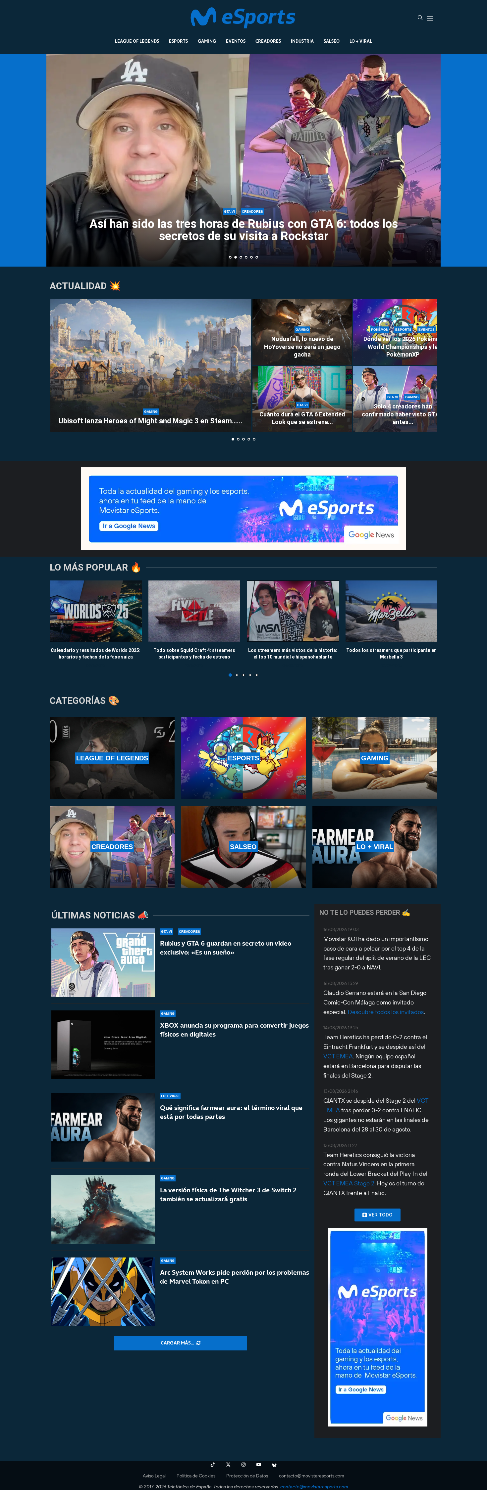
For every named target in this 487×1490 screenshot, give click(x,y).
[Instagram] (243, 1464)
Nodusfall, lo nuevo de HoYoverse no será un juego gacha (302, 346)
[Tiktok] (212, 1464)
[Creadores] (112, 847)
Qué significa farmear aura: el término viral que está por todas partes (231, 1112)
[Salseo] (243, 847)
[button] (58, 159)
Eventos (235, 41)
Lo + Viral (361, 41)
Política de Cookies (196, 1476)
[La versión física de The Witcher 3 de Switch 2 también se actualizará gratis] (103, 1209)
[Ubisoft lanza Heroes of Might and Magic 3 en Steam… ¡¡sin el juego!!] (150, 365)
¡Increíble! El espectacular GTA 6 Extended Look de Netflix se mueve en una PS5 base (244, 230)
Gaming (207, 41)
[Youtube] (258, 1464)
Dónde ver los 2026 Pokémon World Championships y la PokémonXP (403, 346)
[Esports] (243, 758)
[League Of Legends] (112, 758)
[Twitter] (228, 1464)
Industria (302, 41)
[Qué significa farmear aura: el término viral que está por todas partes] (103, 1127)
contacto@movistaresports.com (311, 1476)
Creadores (268, 41)
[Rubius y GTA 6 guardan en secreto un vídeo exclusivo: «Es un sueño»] (103, 962)
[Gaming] (374, 758)
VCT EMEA (338, 1056)
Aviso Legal (154, 1476)
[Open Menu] (430, 18)
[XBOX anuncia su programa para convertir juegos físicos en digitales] (103, 1044)
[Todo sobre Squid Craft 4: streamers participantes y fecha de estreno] (194, 611)
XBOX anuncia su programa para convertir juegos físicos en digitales (234, 1030)
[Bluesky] (274, 1464)
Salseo (332, 41)
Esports (178, 41)
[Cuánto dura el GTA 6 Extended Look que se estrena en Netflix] (302, 399)
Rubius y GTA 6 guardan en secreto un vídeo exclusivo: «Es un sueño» (225, 948)
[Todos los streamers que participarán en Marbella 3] (392, 611)
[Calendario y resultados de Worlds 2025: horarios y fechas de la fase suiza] (96, 611)
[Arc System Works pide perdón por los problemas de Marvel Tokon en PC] (103, 1291)
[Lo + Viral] (374, 847)
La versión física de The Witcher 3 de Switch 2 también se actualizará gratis (228, 1194)
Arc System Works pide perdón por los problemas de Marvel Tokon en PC (234, 1277)
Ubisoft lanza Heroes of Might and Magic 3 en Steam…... (151, 421)
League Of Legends (137, 41)
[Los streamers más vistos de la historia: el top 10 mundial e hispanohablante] (293, 611)
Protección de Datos (247, 1476)
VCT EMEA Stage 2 (348, 1183)
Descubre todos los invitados (386, 1012)
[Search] (420, 18)
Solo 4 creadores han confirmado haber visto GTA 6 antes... (403, 414)
